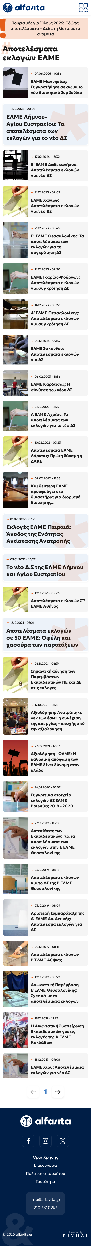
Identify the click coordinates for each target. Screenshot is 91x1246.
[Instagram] (45, 1141)
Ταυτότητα (46, 1181)
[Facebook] (28, 1141)
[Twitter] (63, 1141)
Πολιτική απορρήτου (45, 1173)
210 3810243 (45, 1207)
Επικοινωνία (45, 1165)
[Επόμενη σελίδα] (58, 1092)
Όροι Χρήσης (45, 1157)
